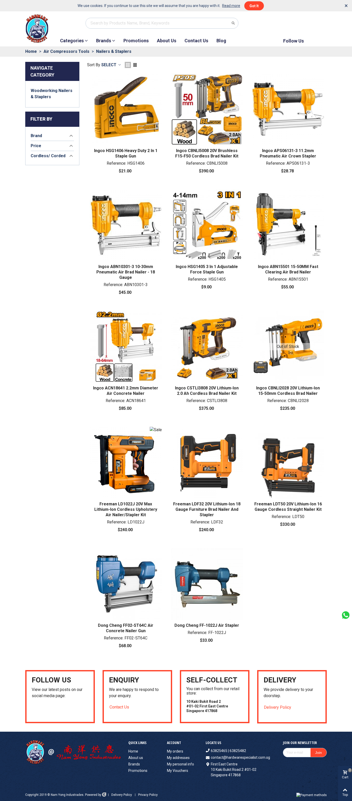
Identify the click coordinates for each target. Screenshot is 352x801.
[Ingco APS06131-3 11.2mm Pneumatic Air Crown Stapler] (288, 109)
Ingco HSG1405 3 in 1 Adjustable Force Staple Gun (207, 269)
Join (318, 752)
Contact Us (196, 40)
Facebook (313, 41)
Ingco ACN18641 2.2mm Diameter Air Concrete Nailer (125, 391)
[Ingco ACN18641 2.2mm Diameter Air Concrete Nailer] (126, 347)
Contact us (119, 707)
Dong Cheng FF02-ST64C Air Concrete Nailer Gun (125, 628)
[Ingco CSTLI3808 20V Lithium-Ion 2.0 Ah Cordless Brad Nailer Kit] (207, 347)
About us (135, 758)
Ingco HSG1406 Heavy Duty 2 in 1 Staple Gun (125, 153)
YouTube (321, 41)
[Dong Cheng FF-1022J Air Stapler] (207, 584)
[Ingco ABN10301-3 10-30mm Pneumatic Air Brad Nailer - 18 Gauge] (126, 225)
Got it (254, 6)
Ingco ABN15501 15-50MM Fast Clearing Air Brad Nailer (288, 269)
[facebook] (40, 710)
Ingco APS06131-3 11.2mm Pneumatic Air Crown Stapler (288, 153)
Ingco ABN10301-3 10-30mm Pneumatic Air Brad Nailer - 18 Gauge (125, 272)
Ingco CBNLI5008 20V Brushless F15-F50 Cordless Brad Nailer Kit (206, 153)
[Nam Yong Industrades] (42, 28)
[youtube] (34, 710)
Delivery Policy (277, 707)
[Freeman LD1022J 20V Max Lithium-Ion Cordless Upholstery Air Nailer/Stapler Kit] (126, 463)
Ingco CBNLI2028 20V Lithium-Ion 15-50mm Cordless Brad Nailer (288, 391)
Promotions (136, 40)
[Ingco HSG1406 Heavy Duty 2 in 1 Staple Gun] (126, 109)
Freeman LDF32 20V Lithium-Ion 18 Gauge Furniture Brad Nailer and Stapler (206, 509)
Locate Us (213, 742)
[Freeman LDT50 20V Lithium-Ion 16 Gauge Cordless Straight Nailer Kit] (288, 463)
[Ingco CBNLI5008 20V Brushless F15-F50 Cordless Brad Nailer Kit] (207, 109)
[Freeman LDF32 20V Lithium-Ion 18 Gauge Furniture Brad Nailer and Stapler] (207, 463)
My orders (175, 751)
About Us (166, 40)
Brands (103, 40)
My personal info (180, 764)
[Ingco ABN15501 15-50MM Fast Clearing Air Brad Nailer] (288, 225)
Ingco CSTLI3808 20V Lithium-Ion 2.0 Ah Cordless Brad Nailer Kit (207, 391)
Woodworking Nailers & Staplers (51, 93)
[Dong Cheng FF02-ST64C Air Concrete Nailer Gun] (126, 584)
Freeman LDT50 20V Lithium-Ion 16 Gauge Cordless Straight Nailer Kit (288, 507)
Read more (231, 6)
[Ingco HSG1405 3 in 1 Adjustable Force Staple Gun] (207, 225)
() (317, 23)
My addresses (178, 758)
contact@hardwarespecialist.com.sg (240, 757)
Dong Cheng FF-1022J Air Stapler (206, 625)
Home (133, 751)
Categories (72, 40)
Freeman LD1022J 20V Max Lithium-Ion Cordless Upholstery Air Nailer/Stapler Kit (125, 509)
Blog (221, 40)
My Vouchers (177, 771)
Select (109, 64)
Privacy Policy (148, 795)
